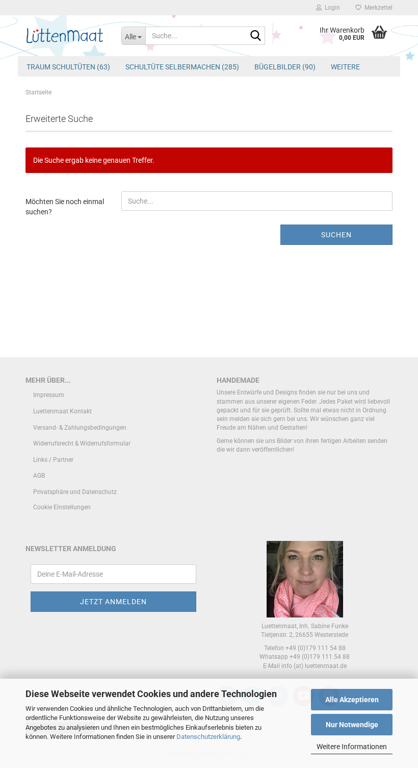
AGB (39, 475)
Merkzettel (377, 7)
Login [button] (331, 7)
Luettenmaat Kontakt (62, 411)
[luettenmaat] (65, 35)
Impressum (48, 395)
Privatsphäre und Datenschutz (75, 492)
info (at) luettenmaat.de (314, 666)
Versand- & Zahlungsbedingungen (79, 427)
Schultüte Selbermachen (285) (182, 67)
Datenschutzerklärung (208, 736)
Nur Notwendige (352, 725)
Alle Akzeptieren (352, 700)
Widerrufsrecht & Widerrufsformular (81, 443)
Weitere (345, 67)
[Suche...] (255, 36)
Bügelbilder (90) (285, 67)
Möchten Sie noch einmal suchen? (64, 206)
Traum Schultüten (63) (68, 67)
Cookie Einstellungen (62, 507)
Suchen (336, 235)
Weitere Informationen (352, 746)
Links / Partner (53, 459)
